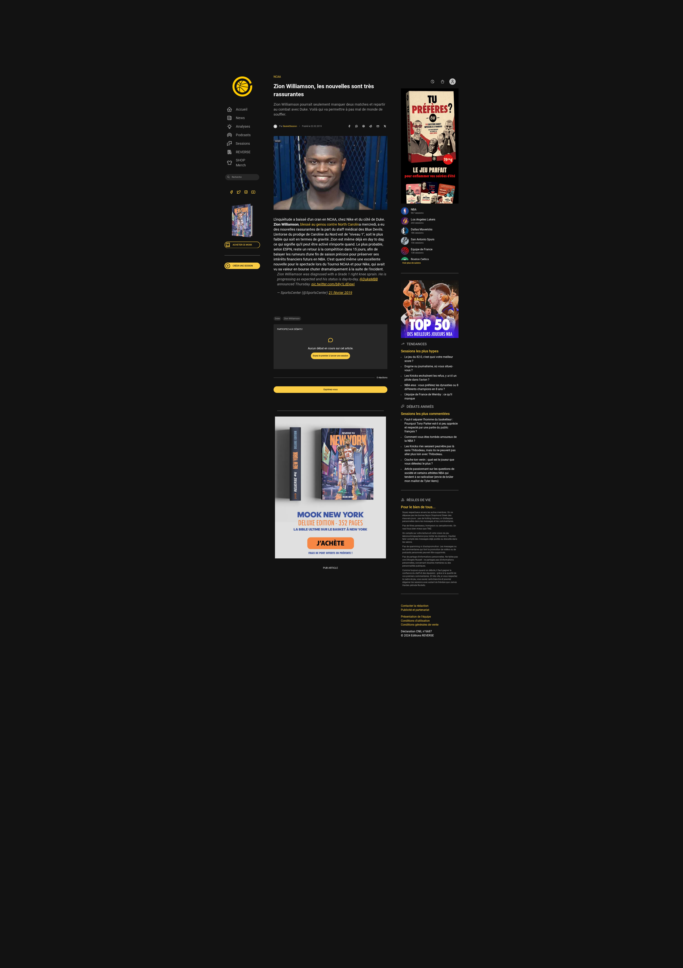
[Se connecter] (452, 81)
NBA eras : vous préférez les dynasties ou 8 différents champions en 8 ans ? (431, 387)
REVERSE (243, 152)
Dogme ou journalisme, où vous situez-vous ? (428, 368)
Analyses (243, 126)
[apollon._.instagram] (245, 193)
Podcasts (243, 135)
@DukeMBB (368, 279)
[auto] (432, 81)
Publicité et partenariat (415, 609)
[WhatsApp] (356, 126)
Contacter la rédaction (414, 605)
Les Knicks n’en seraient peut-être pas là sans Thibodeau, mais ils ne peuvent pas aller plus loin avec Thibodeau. (430, 450)
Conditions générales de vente (419, 624)
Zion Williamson (292, 318)
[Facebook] (349, 126)
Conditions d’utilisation (415, 620)
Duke (277, 318)
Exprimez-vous (331, 389)
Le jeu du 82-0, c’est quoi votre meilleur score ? (428, 358)
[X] (384, 126)
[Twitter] (238, 193)
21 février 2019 (340, 292)
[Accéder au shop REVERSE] (442, 81)
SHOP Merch (241, 162)
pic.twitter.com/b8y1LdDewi (333, 284)
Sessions (243, 143)
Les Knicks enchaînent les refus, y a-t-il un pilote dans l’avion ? (430, 377)
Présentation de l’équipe (416, 616)
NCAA (277, 76)
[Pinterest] (363, 126)
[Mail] (377, 126)
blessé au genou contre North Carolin (329, 224)
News (240, 118)
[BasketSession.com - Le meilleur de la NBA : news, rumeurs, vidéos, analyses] (242, 86)
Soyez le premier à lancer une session (330, 355)
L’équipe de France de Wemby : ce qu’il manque (428, 396)
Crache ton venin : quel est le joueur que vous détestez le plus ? (429, 461)
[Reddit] (370, 126)
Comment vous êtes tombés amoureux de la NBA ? (430, 438)
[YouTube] (253, 193)
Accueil (241, 109)
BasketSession (290, 126)
